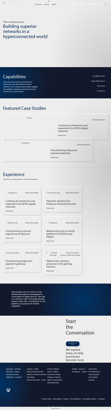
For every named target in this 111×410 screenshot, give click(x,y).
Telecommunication (98, 120)
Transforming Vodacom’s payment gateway (64, 152)
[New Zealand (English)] (105, 4)
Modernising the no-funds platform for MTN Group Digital (60, 233)
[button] (73, 343)
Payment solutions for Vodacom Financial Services (61, 202)
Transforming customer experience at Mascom (18, 232)
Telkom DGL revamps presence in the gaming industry (59, 263)
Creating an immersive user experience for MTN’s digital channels (73, 128)
